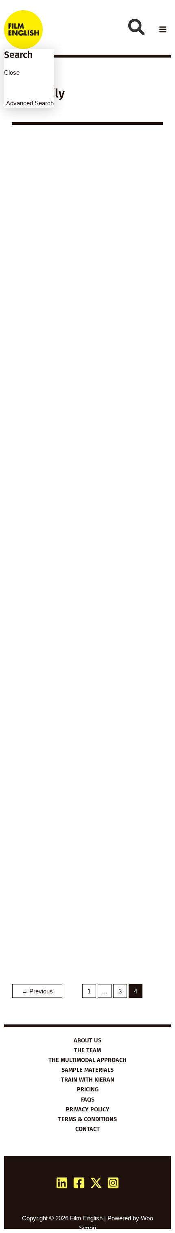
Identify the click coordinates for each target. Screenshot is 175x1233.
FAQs (87, 1099)
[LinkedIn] (62, 1183)
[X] (96, 1183)
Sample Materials (87, 1069)
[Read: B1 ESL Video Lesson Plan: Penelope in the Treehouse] (87, 651)
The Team (87, 1050)
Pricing (87, 1089)
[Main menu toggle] (163, 29)
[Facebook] (79, 1183)
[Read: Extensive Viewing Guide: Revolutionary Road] (87, 219)
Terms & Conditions (87, 1119)
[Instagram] (113, 1183)
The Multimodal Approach (87, 1060)
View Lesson (53, 369)
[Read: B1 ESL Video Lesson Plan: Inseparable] (87, 862)
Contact (87, 1129)
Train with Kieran (87, 1079)
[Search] (136, 27)
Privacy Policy (87, 1109)
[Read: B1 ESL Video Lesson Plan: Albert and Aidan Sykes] (87, 440)
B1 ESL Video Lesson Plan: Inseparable (86, 918)
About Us (87, 1040)
